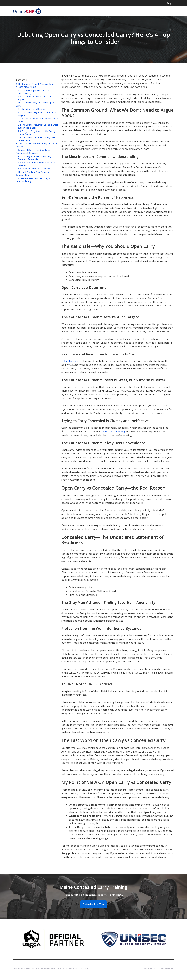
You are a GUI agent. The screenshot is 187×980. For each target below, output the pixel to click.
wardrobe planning (114, 431)
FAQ (28, 968)
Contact (21, 968)
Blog (168, 3)
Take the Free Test (93, 904)
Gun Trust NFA (81, 968)
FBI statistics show (71, 361)
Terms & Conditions (65, 968)
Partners (35, 968)
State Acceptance (48, 968)
